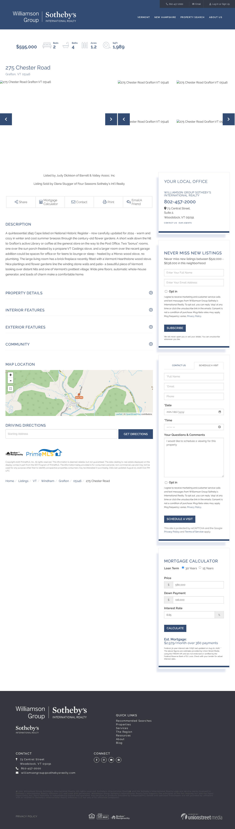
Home (10, 481)
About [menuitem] (120, 739)
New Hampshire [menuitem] (165, 17)
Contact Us (170, 223)
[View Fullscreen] (10, 388)
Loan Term (171, 568)
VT (35, 481)
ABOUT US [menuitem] (215, 17)
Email (198, 4)
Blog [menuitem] (119, 742)
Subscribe (175, 328)
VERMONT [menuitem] (144, 17)
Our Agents (185, 223)
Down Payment (175, 593)
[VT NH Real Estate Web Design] (201, 816)
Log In (215, 4)
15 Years (208, 568)
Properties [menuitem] (123, 724)
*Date (168, 405)
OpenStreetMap (133, 414)
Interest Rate (173, 608)
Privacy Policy (194, 316)
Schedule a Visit (208, 365)
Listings (23, 481)
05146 (77, 481)
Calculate (175, 628)
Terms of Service (194, 531)
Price (167, 578)
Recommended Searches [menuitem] (134, 720)
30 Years (191, 568)
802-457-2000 (176, 4)
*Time (168, 420)
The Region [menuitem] (124, 731)
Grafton (64, 481)
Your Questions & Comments (184, 435)
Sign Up (226, 4)
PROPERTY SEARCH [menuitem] (192, 17)
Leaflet (119, 414)
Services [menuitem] (122, 728)
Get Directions (136, 434)
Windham (47, 481)
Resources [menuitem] (123, 735)
